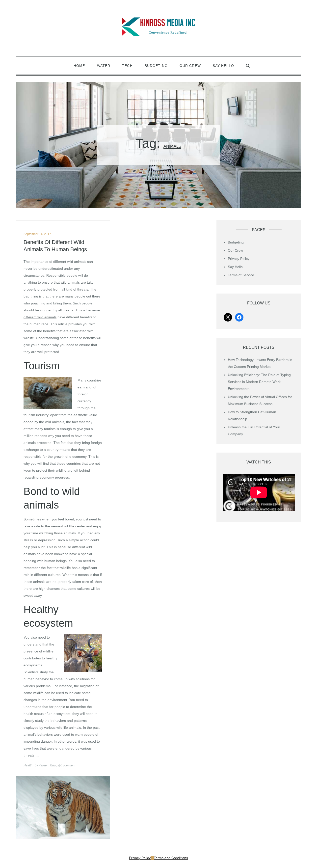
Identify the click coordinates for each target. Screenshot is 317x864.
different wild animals (40, 317)
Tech (127, 66)
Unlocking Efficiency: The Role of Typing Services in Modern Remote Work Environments (259, 382)
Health (28, 765)
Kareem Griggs (49, 765)
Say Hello (223, 66)
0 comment (67, 765)
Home (79, 66)
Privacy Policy (238, 259)
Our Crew (190, 66)
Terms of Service (241, 275)
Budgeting (156, 66)
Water (103, 66)
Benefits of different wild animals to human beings (55, 245)
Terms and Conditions (171, 858)
